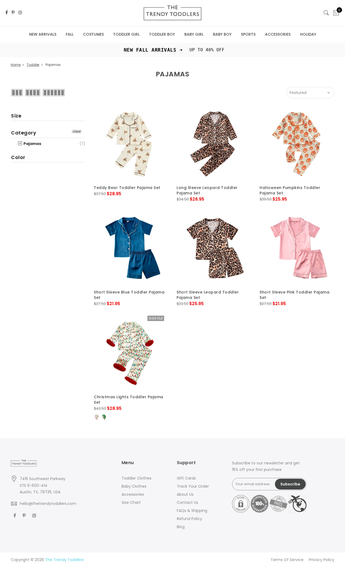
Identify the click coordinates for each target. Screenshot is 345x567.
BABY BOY (222, 34)
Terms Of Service (287, 559)
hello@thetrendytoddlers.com (48, 503)
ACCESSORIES (278, 34)
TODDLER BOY (162, 34)
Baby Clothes (134, 486)
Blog (181, 526)
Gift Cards (186, 478)
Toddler (33, 64)
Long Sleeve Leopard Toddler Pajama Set (207, 190)
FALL (70, 34)
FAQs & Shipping (192, 510)
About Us (185, 494)
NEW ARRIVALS (42, 34)
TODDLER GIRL (126, 34)
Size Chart (131, 502)
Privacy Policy (321, 559)
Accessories (133, 494)
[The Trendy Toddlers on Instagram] (20, 12)
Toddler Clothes (136, 478)
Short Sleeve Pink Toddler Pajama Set (294, 294)
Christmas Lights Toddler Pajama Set (128, 399)
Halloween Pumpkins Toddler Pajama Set (290, 190)
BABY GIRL (193, 34)
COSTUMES (93, 34)
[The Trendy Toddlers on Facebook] (6, 12)
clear (77, 131)
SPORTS (248, 34)
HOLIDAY (308, 34)
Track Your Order (193, 486)
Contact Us (187, 502)
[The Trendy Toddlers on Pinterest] (13, 12)
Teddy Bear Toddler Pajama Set (127, 187)
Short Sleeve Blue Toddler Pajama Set (129, 294)
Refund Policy (189, 518)
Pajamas (32, 143)
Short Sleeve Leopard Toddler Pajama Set (208, 294)
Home (15, 64)
